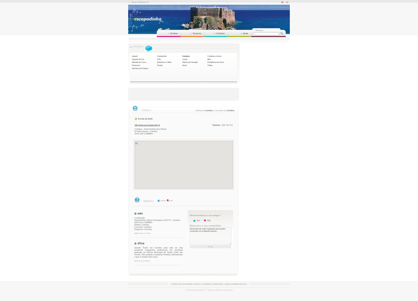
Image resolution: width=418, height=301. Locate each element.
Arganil (134, 56)
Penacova (136, 65)
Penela (159, 65)
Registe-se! (143, 2)
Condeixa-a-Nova (214, 56)
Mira (209, 59)
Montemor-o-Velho (164, 62)
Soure (184, 65)
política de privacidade (182, 284)
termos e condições (202, 284)
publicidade (218, 284)
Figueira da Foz (138, 59)
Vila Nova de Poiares (140, 68)
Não (209, 220)
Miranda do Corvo (139, 62)
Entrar (134, 2)
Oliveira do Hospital (190, 62)
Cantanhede (162, 56)
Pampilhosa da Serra (215, 62)
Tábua (209, 65)
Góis (159, 59)
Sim (198, 220)
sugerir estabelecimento (235, 284)
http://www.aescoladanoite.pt (147, 125)
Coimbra (186, 56)
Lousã (184, 59)
